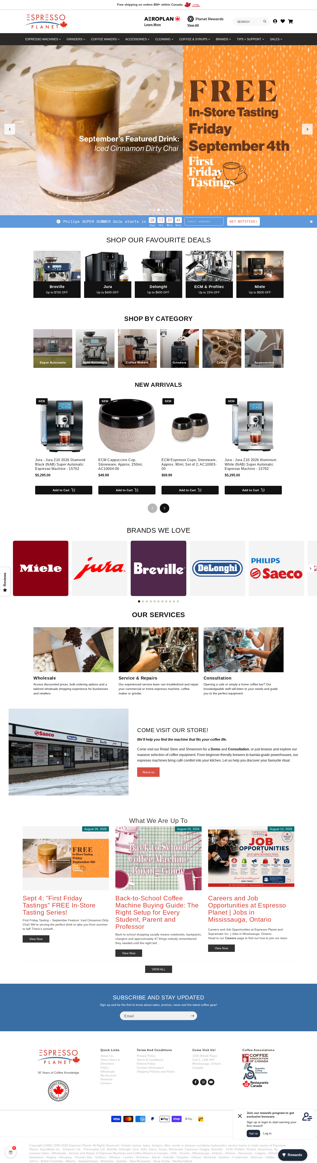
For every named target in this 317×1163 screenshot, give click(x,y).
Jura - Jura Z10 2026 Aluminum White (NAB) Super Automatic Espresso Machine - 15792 (250, 464)
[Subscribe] (192, 1015)
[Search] (265, 21)
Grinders (74, 39)
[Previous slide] (9, 129)
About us (148, 772)
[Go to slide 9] (170, 601)
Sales (274, 39)
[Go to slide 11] (178, 601)
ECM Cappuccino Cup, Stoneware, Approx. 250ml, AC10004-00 (120, 464)
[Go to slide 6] (158, 601)
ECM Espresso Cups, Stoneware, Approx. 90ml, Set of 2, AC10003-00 (189, 464)
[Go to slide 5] (167, 210)
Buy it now (223, 221)
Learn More (152, 24)
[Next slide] (307, 129)
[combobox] (251, 21)
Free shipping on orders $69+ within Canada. (150, 4)
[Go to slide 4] (163, 210)
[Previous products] (152, 508)
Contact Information (150, 1067)
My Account (108, 1075)
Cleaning (163, 39)
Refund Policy (146, 1063)
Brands (222, 39)
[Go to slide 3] (158, 210)
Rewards (106, 1079)
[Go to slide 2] (154, 210)
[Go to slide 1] (150, 210)
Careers (105, 1083)
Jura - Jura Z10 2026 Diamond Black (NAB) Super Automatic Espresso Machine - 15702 (60, 464)
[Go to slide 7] (162, 601)
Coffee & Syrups (193, 39)
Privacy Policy (146, 1056)
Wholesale (107, 1071)
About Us (106, 1056)
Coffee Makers (104, 39)
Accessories (136, 39)
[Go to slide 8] (166, 601)
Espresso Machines (41, 39)
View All (193, 25)
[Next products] (164, 508)
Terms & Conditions (150, 1059)
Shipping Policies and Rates (156, 1071)
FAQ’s (104, 1067)
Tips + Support (249, 39)
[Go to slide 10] (174, 601)
